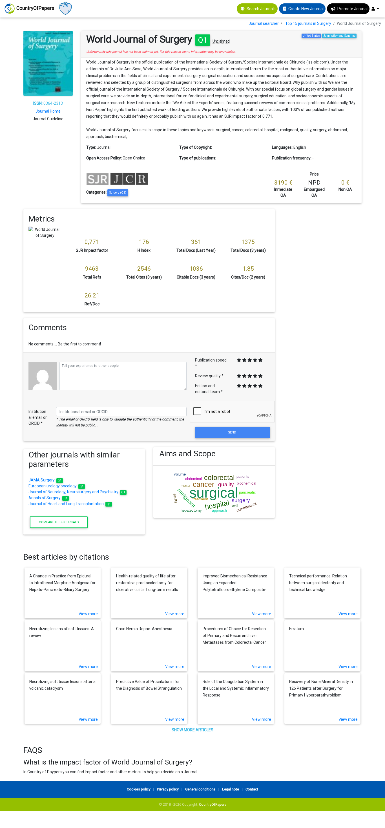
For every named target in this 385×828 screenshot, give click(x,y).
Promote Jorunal (352, 8)
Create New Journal (306, 8)
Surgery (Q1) (117, 192)
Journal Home (48, 111)
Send (232, 432)
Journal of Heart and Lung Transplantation (69, 503)
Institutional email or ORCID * (37, 417)
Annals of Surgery (48, 498)
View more (88, 614)
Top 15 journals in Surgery (308, 23)
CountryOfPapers (212, 804)
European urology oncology (56, 486)
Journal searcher (264, 23)
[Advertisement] (323, 293)
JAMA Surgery (45, 480)
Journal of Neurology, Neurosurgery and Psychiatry (76, 492)
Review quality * (209, 376)
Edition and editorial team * (209, 389)
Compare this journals (59, 522)
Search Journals (261, 8)
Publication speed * (211, 363)
